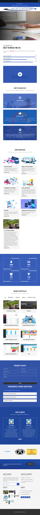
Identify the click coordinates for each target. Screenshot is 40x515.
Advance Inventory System (11, 353)
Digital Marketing (26, 188)
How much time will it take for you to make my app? (12, 390)
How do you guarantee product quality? (10, 393)
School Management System (29, 339)
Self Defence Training (9, 230)
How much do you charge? (8, 400)
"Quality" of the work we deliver (27, 479)
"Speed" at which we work (26, 477)
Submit (20, 383)
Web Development (8, 166)
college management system (11, 339)
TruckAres (29, 311)
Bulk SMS (6, 210)
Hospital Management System (29, 325)
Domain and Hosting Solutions (29, 210)
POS (29, 353)
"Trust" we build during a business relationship (27, 482)
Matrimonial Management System (11, 325)
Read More (6, 172)
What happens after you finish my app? (10, 397)
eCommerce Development (10, 188)
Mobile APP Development (27, 166)
